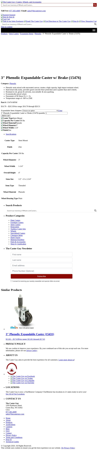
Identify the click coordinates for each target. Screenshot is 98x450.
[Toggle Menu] (94, 30)
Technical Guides (12, 442)
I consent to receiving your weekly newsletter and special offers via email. (36, 281)
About (8, 420)
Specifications (11, 134)
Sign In (11, 17)
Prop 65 (9, 440)
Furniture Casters (17, 222)
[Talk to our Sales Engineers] (12, 21)
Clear (60, 111)
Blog (7, 429)
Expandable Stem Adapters (11, 111)
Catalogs (9, 427)
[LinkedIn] (22, 381)
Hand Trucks (15, 238)
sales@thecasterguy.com (36, 11)
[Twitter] (22, 378)
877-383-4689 (14, 11)
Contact (9, 433)
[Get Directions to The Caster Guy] (57, 21)
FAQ (8, 431)
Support (12, 15)
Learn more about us (66, 360)
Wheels (13, 231)
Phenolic (38, 34)
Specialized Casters (18, 233)
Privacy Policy (11, 435)
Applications (10, 425)
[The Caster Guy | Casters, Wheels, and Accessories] (21, 2)
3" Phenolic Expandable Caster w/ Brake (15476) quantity (23, 113)
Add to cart (6, 116)
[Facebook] (23, 376)
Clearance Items (17, 235)
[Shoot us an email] (33, 21)
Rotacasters (15, 227)
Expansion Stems (26, 34)
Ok (62, 448)
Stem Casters (14, 34)
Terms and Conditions (14, 437)
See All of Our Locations (15, 394)
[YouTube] (22, 383)
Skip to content (6, 27)
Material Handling (17, 240)
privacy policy (31, 351)
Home (8, 418)
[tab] (51, 134)
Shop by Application (18, 244)
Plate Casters (15, 220)
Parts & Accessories (18, 242)
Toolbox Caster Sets (18, 229)
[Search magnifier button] (95, 5)
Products (4, 34)
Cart (8, 19)
